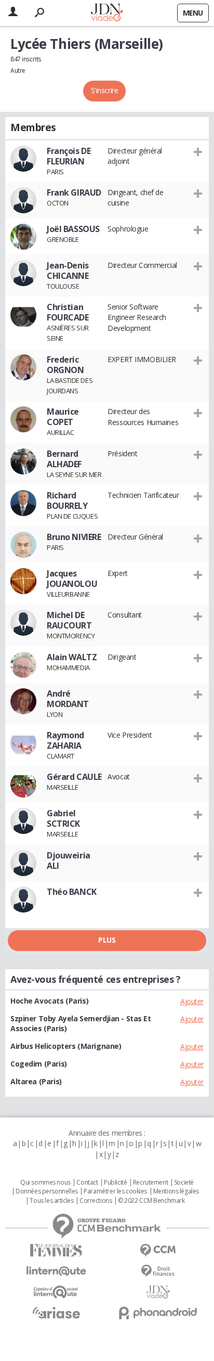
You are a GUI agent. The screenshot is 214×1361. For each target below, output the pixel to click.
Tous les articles (51, 1200)
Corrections (95, 1200)
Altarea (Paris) (36, 1081)
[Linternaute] (56, 1271)
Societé (184, 1182)
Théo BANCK (72, 891)
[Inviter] (198, 151)
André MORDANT (68, 699)
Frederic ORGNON (65, 365)
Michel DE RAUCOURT (69, 620)
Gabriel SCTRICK (63, 818)
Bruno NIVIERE (74, 537)
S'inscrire (104, 90)
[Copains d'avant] (56, 1292)
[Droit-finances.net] (158, 1271)
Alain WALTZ (72, 657)
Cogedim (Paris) (38, 1064)
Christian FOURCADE (68, 312)
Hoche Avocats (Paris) (49, 1001)
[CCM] (158, 1250)
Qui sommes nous (45, 1182)
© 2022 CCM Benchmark (151, 1200)
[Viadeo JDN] (158, 1292)
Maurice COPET (63, 417)
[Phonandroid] (158, 1312)
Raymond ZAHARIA (65, 740)
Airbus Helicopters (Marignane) (65, 1046)
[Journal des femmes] (56, 1250)
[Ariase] (56, 1312)
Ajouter (192, 1001)
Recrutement (150, 1182)
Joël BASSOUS (73, 229)
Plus (106, 940)
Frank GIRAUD (74, 192)
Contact (87, 1182)
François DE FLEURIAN (68, 156)
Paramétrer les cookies (115, 1191)
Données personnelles (47, 1191)
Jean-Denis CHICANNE (68, 270)
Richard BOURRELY (67, 500)
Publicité (115, 1182)
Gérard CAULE (74, 776)
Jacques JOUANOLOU (72, 578)
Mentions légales (176, 1191)
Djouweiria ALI (68, 860)
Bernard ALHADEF (64, 459)
